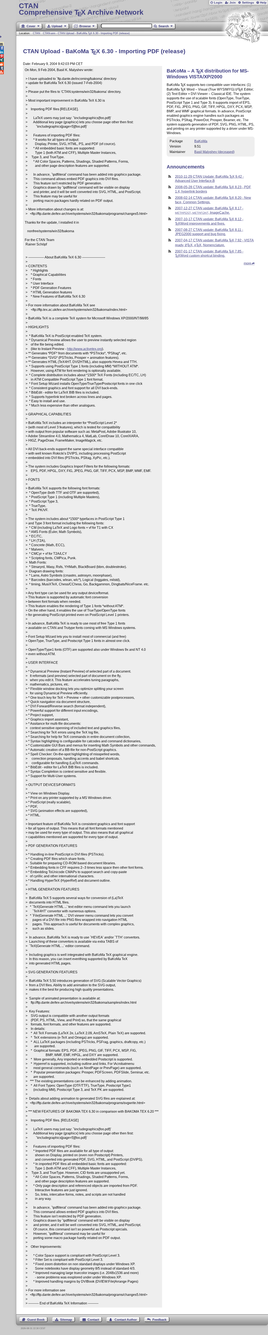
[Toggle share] (1, 37)
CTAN (36, 33)
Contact (93, 1319)
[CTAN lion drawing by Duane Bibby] (242, 51)
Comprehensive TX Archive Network (81, 9)
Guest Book (36, 1319)
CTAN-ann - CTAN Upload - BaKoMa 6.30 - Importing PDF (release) (86, 33)
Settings (248, 2)
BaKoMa (200, 141)
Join (232, 2)
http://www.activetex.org (84, 349)
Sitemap (66, 1319)
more (247, 263)
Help (263, 2)
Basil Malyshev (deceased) (214, 152)
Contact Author (126, 1319)
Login (218, 2)
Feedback (159, 1319)
